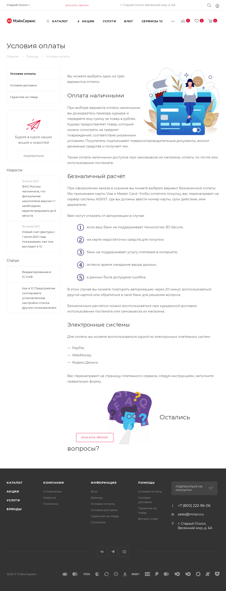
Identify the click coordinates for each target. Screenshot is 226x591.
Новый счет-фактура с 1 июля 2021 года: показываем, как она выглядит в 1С (38, 239)
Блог (94, 491)
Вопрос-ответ (148, 518)
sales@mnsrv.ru (191, 514)
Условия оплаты (103, 504)
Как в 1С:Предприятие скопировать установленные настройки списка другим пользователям (39, 297)
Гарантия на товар (105, 516)
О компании (52, 491)
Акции (13, 491)
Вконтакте (102, 551)
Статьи (13, 260)
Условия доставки (104, 510)
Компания (53, 482)
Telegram (113, 551)
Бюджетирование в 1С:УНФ (36, 274)
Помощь (146, 482)
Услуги (13, 500)
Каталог (15, 482)
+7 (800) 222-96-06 (194, 505)
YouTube (124, 551)
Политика (50, 504)
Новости (14, 170)
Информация (104, 482)
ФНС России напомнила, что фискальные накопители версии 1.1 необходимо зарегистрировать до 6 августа (39, 201)
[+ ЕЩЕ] (173, 21)
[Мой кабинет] (217, 6)
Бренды (14, 509)
